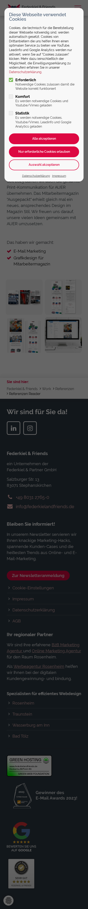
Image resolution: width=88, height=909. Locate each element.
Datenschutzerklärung (25, 72)
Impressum (59, 175)
